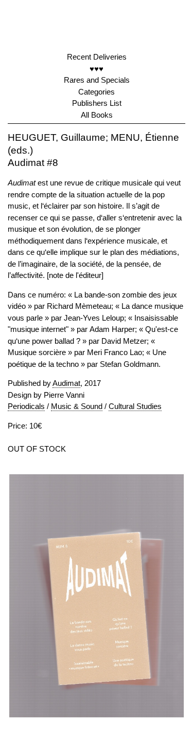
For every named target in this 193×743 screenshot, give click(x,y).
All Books (97, 114)
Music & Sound (76, 406)
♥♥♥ (96, 68)
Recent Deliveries (97, 56)
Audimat (66, 383)
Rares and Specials (97, 80)
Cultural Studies (135, 406)
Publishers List (96, 103)
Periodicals (26, 406)
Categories (96, 91)
